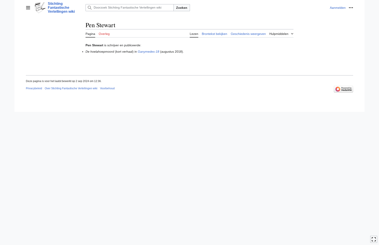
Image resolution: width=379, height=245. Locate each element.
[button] (28, 7)
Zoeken (181, 7)
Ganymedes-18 (148, 51)
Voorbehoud (107, 88)
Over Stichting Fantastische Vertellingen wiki (71, 88)
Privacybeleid (34, 88)
